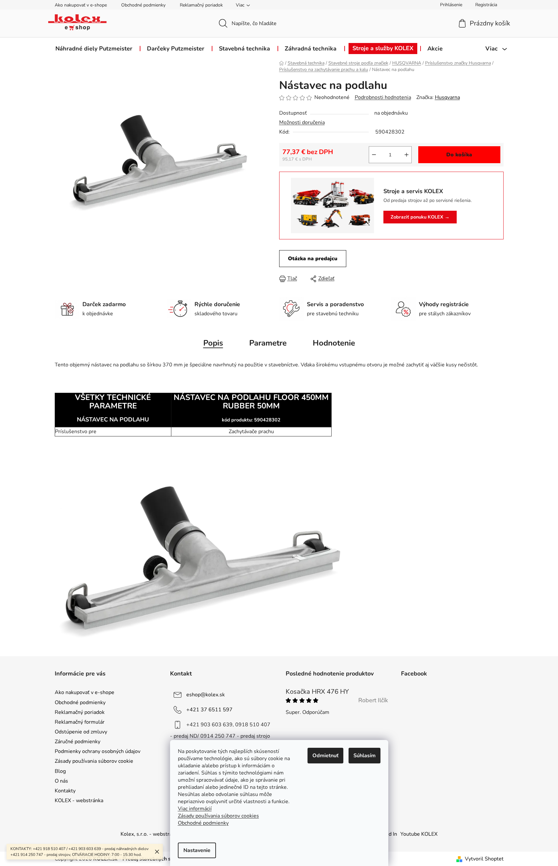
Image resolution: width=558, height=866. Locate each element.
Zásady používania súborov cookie (94, 761)
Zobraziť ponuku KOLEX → (420, 217)
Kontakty (65, 790)
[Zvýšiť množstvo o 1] (406, 155)
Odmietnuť (325, 755)
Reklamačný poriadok (201, 5)
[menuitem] (93, 48)
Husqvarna (447, 97)
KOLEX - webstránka (79, 800)
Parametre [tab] (268, 343)
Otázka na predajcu (312, 258)
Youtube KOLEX (418, 834)
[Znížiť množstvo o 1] (374, 155)
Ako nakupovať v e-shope (81, 5)
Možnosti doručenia (302, 122)
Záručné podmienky (77, 741)
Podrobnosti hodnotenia (383, 97)
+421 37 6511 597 (209, 709)
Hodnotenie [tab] (334, 343)
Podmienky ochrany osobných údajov (97, 751)
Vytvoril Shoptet (484, 858)
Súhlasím (364, 755)
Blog (60, 771)
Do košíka (459, 154)
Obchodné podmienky (143, 5)
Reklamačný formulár (80, 722)
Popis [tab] (213, 343)
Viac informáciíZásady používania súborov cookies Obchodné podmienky (218, 816)
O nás (61, 781)
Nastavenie (196, 850)
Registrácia (486, 5)
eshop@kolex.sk (205, 694)
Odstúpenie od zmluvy (81, 731)
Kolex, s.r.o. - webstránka (150, 834)
